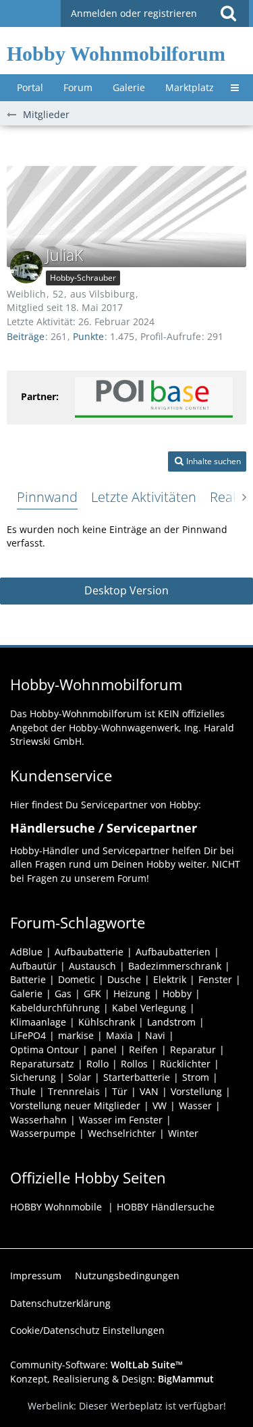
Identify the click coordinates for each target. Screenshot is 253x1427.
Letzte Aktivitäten (143, 497)
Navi (155, 1035)
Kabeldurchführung (55, 1007)
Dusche (124, 979)
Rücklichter (185, 1063)
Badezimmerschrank (174, 965)
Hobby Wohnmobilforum (116, 54)
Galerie (26, 993)
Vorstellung (196, 1091)
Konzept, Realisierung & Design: (112, 1378)
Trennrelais (74, 1091)
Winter (183, 1133)
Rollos (134, 1063)
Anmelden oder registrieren (134, 13)
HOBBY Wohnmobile (56, 1206)
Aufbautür (33, 965)
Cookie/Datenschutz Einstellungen (87, 1330)
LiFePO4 (28, 1035)
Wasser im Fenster (121, 1119)
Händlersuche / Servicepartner (103, 828)
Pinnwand (47, 497)
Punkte (88, 336)
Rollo (97, 1063)
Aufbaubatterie (89, 951)
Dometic (76, 979)
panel (104, 1049)
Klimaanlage (38, 1021)
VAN (149, 1091)
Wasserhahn (38, 1119)
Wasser (195, 1105)
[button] (228, 13)
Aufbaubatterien (173, 951)
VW (159, 1105)
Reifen (143, 1049)
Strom (195, 1077)
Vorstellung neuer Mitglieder (75, 1105)
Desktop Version (126, 590)
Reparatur (193, 1049)
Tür (120, 1091)
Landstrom (171, 1021)
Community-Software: (96, 1364)
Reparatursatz (42, 1063)
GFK (92, 993)
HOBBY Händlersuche (166, 1206)
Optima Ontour (44, 1049)
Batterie (28, 979)
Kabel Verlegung (149, 1007)
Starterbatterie (136, 1077)
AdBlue (26, 951)
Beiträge (26, 336)
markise (76, 1035)
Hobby (177, 993)
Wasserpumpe (43, 1133)
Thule (23, 1091)
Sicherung (33, 1077)
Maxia (119, 1035)
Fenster (215, 979)
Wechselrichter (122, 1133)
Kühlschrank (106, 1021)
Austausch (92, 965)
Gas (63, 993)
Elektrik (169, 979)
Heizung (131, 993)
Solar (79, 1077)
